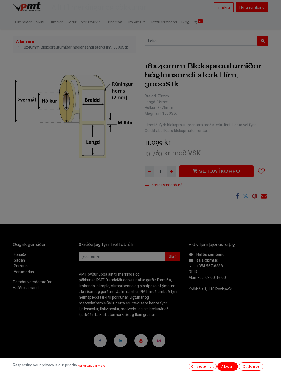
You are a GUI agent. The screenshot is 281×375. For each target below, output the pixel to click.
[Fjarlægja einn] (149, 171)
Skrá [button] (173, 256)
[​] (100, 340)
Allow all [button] (227, 366)
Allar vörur (26, 41)
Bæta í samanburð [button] (166, 185)
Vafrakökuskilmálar (92, 366)
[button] (261, 171)
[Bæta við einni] (171, 171)
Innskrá (223, 7)
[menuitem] (23, 22)
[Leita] (262, 41)
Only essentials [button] (202, 366)
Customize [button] (251, 366)
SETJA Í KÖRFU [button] (219, 171)
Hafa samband (252, 7)
